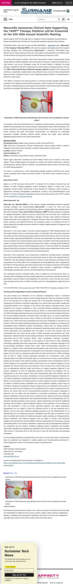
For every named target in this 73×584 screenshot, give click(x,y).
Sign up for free (19, 575)
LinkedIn (61, 288)
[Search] (59, 19)
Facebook (53, 288)
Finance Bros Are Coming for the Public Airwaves (26, 3)
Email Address (10, 567)
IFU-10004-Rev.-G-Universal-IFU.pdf (19, 196)
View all (68, 3)
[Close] (35, 545)
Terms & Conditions (56, 583)
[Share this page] (68, 19)
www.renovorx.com (28, 288)
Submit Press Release (40, 583)
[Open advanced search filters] (63, 19)
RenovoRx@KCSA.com (11, 456)
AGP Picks (6, 3)
